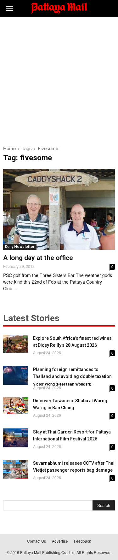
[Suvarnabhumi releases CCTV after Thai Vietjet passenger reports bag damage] (15, 469)
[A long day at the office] (59, 209)
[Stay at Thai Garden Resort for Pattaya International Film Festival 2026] (15, 437)
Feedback (82, 541)
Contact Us (36, 541)
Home (9, 148)
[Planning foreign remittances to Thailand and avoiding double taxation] (15, 375)
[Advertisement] (59, 79)
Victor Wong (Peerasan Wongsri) (62, 384)
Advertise (60, 541)
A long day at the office (38, 258)
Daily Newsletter (20, 247)
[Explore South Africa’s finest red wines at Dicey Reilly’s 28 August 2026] (15, 344)
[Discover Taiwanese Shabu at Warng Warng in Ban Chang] (15, 405)
